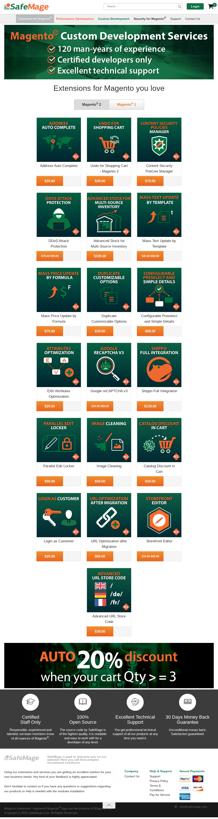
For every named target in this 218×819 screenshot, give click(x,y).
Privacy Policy (159, 781)
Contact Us (192, 18)
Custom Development (113, 18)
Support (175, 18)
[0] (211, 6)
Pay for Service (160, 794)
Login (195, 6)
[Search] (179, 6)
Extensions (35, 18)
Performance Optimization (75, 18)
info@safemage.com (193, 806)
